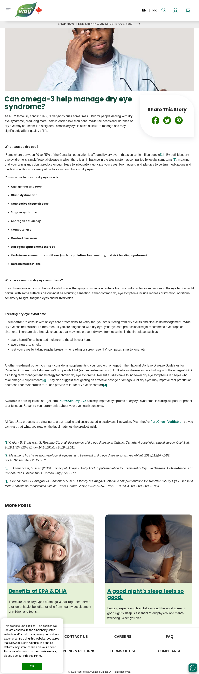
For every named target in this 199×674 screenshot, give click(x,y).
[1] (6, 442)
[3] (6, 468)
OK (32, 666)
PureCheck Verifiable (165, 421)
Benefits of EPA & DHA (38, 591)
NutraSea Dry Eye (72, 401)
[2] (6, 455)
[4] (6, 481)
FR (154, 10)
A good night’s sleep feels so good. (145, 594)
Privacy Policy (32, 655)
